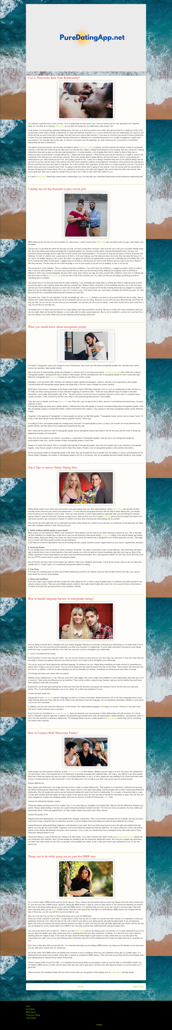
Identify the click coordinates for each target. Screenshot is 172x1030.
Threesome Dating (33, 1015)
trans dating (117, 509)
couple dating (116, 972)
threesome (60, 126)
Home (80, 986)
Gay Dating (30, 1009)
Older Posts (138, 986)
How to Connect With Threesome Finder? (53, 733)
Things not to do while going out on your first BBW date (62, 856)
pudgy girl (87, 297)
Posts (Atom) (91, 994)
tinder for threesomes (125, 837)
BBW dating (101, 242)
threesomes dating (86, 147)
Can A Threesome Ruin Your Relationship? (54, 78)
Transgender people (112, 372)
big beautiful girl (54, 276)
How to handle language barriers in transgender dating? (61, 598)
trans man (64, 401)
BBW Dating (30, 1012)
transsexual (53, 377)
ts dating (106, 516)
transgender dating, (61, 713)
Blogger (99, 1025)
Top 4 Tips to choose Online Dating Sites (52, 467)
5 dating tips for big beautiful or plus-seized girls (57, 189)
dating (106, 797)
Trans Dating (31, 1018)
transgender (106, 535)
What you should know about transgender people (57, 327)
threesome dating (74, 772)
